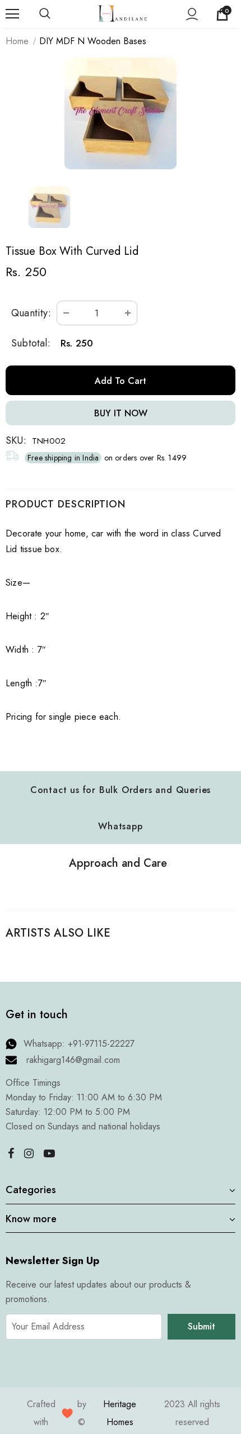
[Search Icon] (56, 14)
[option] (120, 113)
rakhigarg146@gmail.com (73, 1059)
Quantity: (31, 313)
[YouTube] (49, 1153)
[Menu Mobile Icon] (12, 14)
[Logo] (122, 13)
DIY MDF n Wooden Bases (92, 41)
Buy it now (120, 413)
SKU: (16, 440)
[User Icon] (192, 14)
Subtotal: (30, 343)
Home (17, 41)
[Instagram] (28, 1153)
